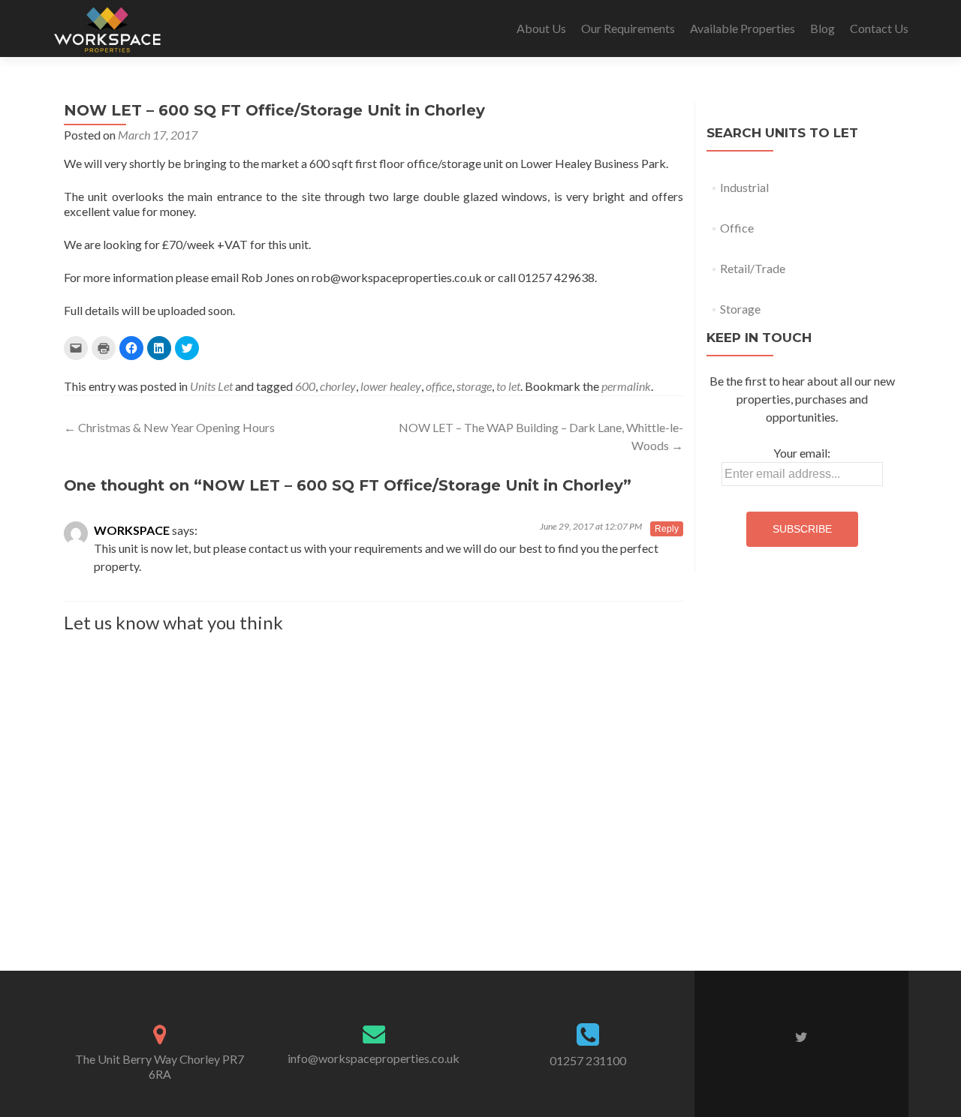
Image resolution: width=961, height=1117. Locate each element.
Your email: (801, 453)
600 (305, 386)
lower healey (390, 386)
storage (474, 386)
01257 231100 (588, 1060)
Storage (740, 309)
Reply (667, 529)
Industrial (744, 187)
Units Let (211, 386)
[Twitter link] (801, 1036)
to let (508, 386)
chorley (338, 386)
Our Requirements (628, 28)
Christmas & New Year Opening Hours (169, 427)
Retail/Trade (752, 268)
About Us (541, 28)
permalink (626, 386)
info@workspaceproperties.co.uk (373, 1058)
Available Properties (742, 28)
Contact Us (879, 28)
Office (737, 228)
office (439, 386)
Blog (822, 28)
